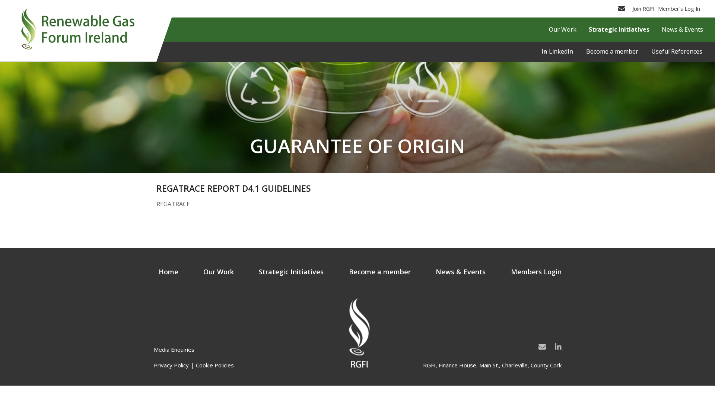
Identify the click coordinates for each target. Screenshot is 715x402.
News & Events (461, 271)
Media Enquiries (174, 349)
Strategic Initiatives (291, 271)
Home (168, 271)
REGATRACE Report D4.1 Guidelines (233, 188)
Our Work (218, 271)
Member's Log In (679, 8)
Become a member (612, 51)
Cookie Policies (215, 365)
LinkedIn (561, 51)
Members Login (536, 271)
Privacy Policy (171, 365)
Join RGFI (643, 8)
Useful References (676, 51)
